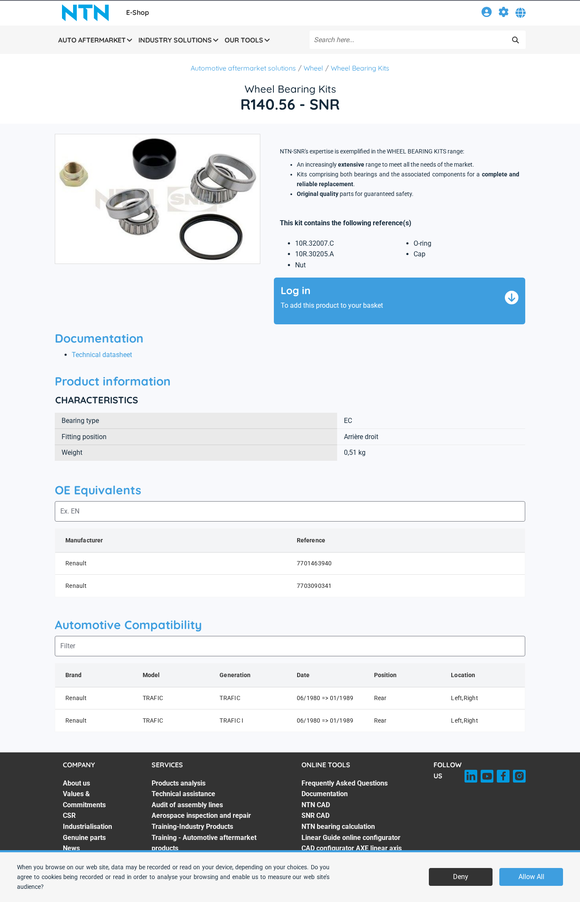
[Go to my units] (503, 13)
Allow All (531, 877)
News (71, 848)
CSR (69, 815)
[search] (515, 40)
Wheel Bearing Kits (360, 68)
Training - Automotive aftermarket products (204, 843)
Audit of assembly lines (187, 805)
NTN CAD (315, 805)
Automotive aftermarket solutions (243, 68)
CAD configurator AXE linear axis (351, 848)
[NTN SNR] (85, 12)
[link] (486, 13)
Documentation (324, 794)
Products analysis (179, 783)
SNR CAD (315, 815)
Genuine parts (84, 838)
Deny (460, 877)
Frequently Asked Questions (344, 783)
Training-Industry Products (192, 827)
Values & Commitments (84, 799)
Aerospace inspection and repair (201, 815)
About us (76, 783)
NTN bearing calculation (338, 827)
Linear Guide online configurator (350, 838)
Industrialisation (87, 827)
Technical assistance (183, 794)
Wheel (313, 68)
